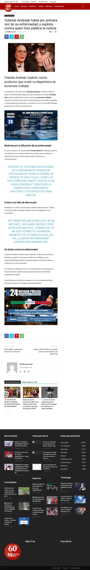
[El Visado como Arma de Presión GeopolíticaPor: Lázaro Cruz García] (8, 454)
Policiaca (24, 6)
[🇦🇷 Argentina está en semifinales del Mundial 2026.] (52, 500)
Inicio (17, 6)
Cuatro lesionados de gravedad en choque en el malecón (50, 467)
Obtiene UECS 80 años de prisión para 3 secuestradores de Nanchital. (46, 351)
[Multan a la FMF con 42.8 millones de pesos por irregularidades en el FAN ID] (52, 487)
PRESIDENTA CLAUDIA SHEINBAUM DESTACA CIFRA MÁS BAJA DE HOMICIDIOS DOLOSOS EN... (22, 469)
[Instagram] (25, 371)
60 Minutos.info (10, 32)
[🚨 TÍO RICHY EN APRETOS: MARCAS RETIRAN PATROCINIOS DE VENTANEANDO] (12, 392)
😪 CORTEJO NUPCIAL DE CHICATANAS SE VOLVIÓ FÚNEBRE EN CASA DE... (9, 507)
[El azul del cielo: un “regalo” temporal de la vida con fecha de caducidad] (80, 499)
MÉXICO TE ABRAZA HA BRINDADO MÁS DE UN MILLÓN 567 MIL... (22, 444)
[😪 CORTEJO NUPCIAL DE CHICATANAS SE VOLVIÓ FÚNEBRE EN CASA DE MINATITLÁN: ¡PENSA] (23, 506)
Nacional (49, 6)
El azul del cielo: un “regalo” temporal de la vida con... (66, 498)
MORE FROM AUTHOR (29, 382)
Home (6, 12)
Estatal (41, 6)
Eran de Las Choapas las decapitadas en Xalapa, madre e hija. (49, 444)
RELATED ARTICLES (12, 382)
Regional (32, 6)
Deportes (33, 1)
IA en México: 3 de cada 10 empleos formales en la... (66, 509)
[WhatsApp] (22, 37)
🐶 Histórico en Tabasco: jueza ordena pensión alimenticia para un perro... (10, 492)
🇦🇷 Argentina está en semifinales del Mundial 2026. (38, 499)
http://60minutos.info (26, 367)
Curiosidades (25, 1)
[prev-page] (5, 413)
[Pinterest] (16, 37)
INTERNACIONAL (59, 6)
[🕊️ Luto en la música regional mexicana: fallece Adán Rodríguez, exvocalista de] (49, 392)
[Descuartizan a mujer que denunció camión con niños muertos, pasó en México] (36, 454)
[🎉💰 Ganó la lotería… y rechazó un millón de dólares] (23, 521)
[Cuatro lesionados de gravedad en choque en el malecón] (36, 467)
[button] (83, 6)
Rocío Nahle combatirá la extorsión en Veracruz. (13, 350)
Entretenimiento (43, 1)
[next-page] (9, 413)
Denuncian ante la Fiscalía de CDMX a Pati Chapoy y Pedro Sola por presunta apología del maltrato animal (30, 404)
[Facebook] (6, 37)
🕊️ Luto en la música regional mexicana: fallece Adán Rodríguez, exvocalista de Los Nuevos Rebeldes (49, 404)
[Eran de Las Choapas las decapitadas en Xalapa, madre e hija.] (36, 444)
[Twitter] (11, 37)
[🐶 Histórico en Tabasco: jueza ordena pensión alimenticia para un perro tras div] (23, 491)
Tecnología (53, 1)
